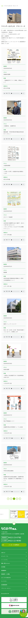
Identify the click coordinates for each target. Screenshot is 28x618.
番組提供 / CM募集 (5, 574)
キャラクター (4, 581)
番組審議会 (3, 570)
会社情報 (3, 566)
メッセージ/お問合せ (14, 544)
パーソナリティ (4, 559)
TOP (2, 5)
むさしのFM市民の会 (6, 577)
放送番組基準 (4, 584)
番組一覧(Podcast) (5, 563)
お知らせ (3, 552)
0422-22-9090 (14, 541)
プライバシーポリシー (6, 588)
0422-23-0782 (14, 537)
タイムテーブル (4, 556)
